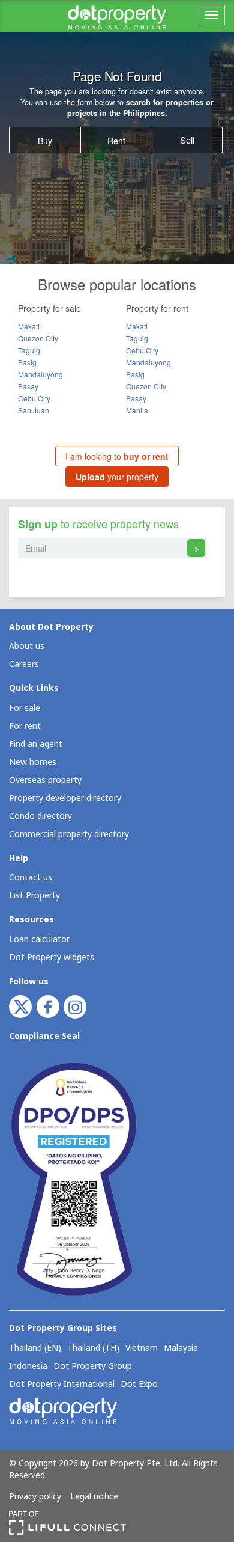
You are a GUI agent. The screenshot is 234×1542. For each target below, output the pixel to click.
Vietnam (141, 1348)
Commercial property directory (69, 834)
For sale (24, 708)
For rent (25, 726)
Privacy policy (35, 1497)
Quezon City (38, 338)
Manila (137, 410)
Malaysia (181, 1348)
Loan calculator (39, 939)
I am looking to (117, 456)
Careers (24, 664)
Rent (116, 141)
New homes (32, 762)
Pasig (27, 362)
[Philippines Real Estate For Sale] (117, 16)
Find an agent (35, 744)
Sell (187, 139)
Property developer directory (65, 798)
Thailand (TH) (93, 1348)
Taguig (29, 350)
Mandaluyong (40, 374)
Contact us (30, 877)
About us (26, 646)
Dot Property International (62, 1385)
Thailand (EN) (35, 1348)
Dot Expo (139, 1385)
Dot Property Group (92, 1367)
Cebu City (34, 398)
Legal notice (94, 1497)
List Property (34, 895)
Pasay (28, 386)
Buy (45, 141)
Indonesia (28, 1367)
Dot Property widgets (51, 957)
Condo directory (40, 816)
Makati (29, 326)
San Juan (33, 410)
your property (117, 477)
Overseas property (45, 780)
